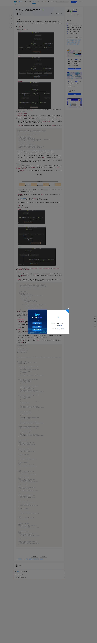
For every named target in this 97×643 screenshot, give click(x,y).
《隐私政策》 (63, 328)
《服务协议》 (59, 328)
